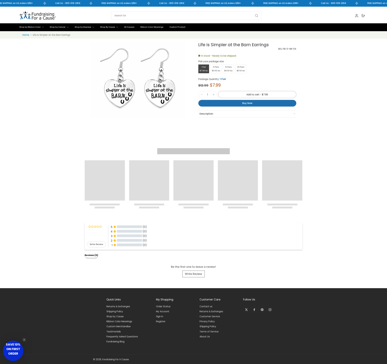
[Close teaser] (24, 339)
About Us (205, 336)
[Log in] (356, 16)
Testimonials (113, 331)
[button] (257, 94)
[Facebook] (254, 309)
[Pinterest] (262, 309)
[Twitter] (246, 309)
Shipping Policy (114, 311)
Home (25, 34)
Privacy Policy (207, 321)
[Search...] (256, 15)
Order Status (163, 306)
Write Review (193, 274)
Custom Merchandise (118, 326)
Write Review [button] (96, 244)
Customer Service (210, 316)
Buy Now (247, 103)
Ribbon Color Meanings (119, 321)
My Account (162, 311)
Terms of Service (209, 331)
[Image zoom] (138, 80)
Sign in (159, 316)
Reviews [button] (91, 255)
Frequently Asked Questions (122, 336)
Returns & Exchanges (118, 306)
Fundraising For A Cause (115, 359)
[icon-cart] (363, 16)
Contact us (206, 306)
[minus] (201, 95)
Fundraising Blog (115, 341)
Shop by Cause (115, 316)
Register (160, 321)
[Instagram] (270, 309)
